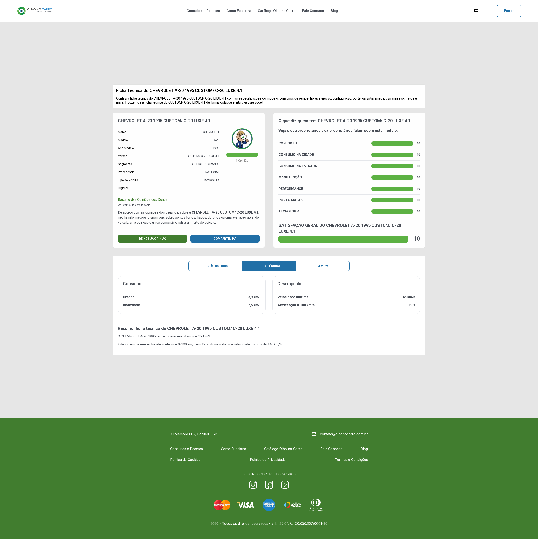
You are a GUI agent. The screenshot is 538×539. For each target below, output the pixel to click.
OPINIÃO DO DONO (215, 266)
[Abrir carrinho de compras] (476, 11)
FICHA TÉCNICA (269, 266)
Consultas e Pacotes (203, 11)
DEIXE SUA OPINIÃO (152, 238)
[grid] (269, 298)
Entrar (509, 11)
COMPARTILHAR (225, 238)
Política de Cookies (185, 460)
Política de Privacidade (268, 460)
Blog (334, 11)
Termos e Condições (351, 460)
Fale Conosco (313, 11)
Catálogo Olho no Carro (276, 11)
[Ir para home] (35, 11)
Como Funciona (239, 11)
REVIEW (322, 266)
